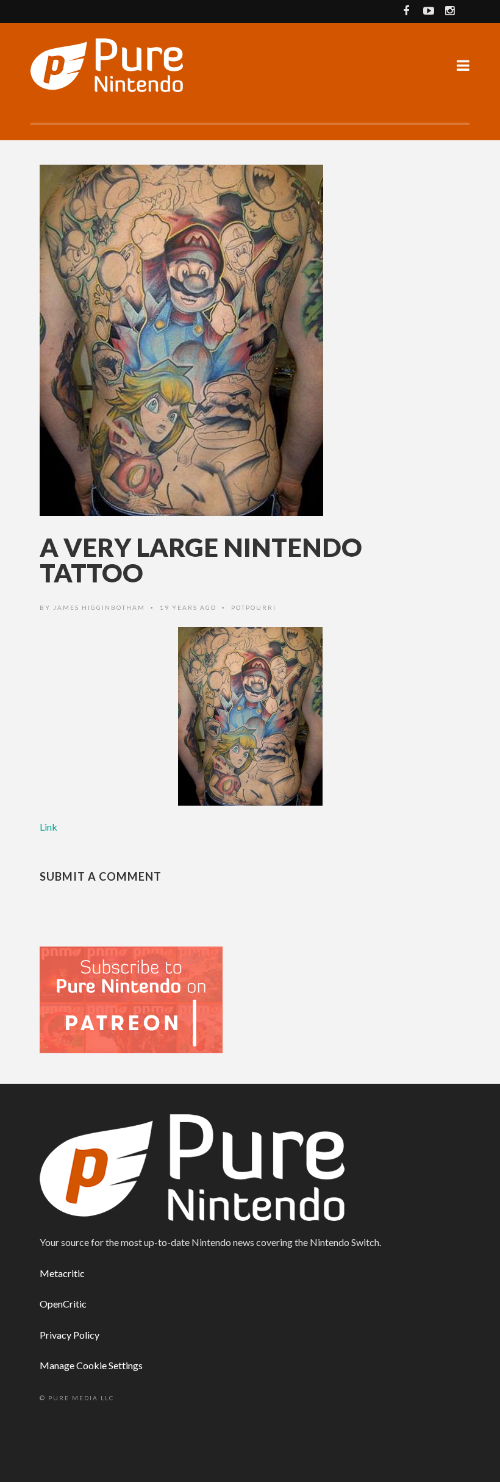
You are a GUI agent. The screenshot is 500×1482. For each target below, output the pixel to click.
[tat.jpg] (250, 716)
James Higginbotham (99, 607)
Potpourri (253, 607)
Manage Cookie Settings (91, 1365)
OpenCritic (63, 1303)
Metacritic (62, 1273)
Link (48, 826)
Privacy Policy (69, 1335)
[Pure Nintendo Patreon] (131, 999)
